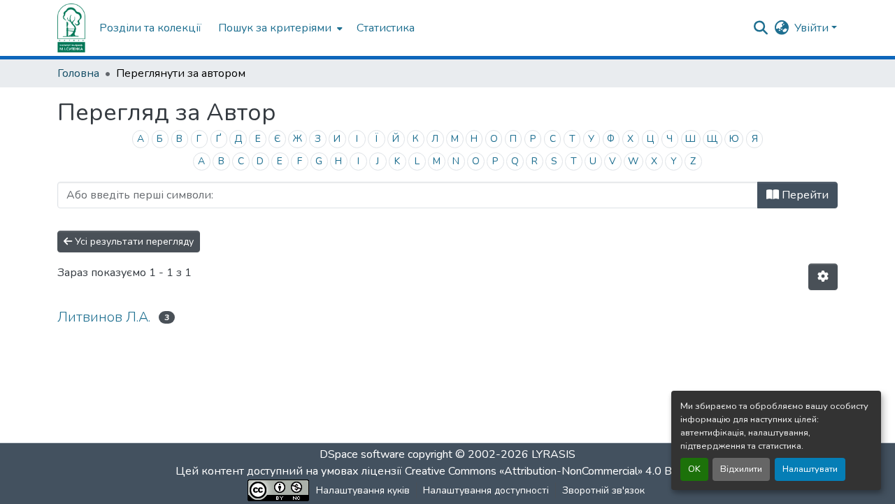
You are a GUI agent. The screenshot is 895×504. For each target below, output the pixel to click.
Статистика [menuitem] (386, 28)
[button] (71, 27)
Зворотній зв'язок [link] (603, 490)
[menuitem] (279, 28)
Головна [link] (78, 73)
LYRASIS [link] (553, 454)
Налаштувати (810, 469)
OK (694, 469)
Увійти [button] (812, 28)
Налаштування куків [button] (363, 490)
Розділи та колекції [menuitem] (150, 28)
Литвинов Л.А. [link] (103, 317)
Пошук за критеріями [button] (274, 28)
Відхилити (741, 469)
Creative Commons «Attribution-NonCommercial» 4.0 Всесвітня (561, 471)
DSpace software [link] (362, 454)
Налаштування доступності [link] (486, 490)
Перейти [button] (804, 195)
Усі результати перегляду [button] (133, 241)
